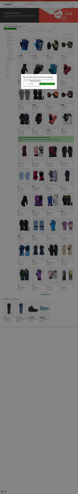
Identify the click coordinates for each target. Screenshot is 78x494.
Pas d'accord (31, 83)
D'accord (47, 83)
